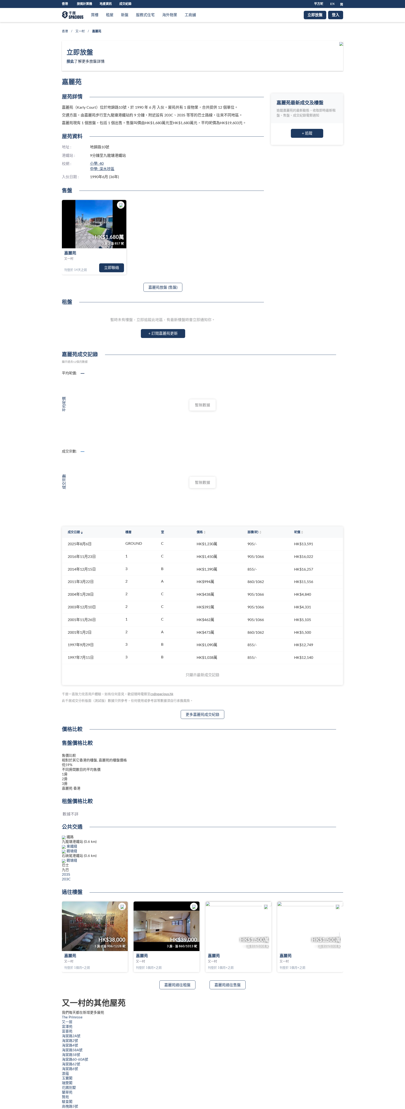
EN (332, 4)
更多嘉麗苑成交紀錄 (202, 715)
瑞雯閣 (67, 1083)
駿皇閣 (67, 1102)
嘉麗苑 (70, 253)
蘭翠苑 (67, 1092)
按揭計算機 (84, 3)
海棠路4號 (70, 1045)
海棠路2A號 (71, 1036)
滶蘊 (65, 1073)
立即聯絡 (111, 268)
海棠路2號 (70, 1041)
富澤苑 (67, 1026)
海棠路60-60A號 (75, 1059)
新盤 (124, 15)
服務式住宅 (145, 15)
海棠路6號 (70, 1069)
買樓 (94, 15)
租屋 (109, 15)
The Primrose (72, 1017)
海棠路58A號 (72, 1050)
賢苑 (65, 1097)
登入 (335, 15)
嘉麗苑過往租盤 (177, 985)
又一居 (67, 1022)
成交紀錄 (125, 3)
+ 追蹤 (307, 133)
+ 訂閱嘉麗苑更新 (163, 333)
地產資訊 (106, 3)
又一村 (80, 31)
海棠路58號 (71, 1055)
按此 (70, 61)
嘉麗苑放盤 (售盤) (162, 287)
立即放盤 (315, 15)
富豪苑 (67, 1031)
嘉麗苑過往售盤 (227, 985)
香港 (65, 31)
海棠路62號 (71, 1064)
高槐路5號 (70, 1106)
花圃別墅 (69, 1088)
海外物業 (169, 15)
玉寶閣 (67, 1078)
